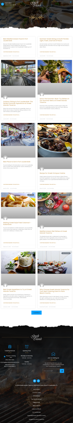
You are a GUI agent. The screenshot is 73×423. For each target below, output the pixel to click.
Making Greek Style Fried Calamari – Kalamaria (17, 223)
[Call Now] (2, 4)
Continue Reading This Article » (11, 51)
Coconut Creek (36, 392)
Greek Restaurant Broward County (36, 415)
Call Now (8, 3)
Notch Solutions (40, 419)
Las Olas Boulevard (36, 399)
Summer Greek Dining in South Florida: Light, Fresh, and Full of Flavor (54, 40)
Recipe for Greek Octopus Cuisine (52, 173)
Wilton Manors (36, 405)
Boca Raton (36, 389)
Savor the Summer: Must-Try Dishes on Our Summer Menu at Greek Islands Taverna (54, 100)
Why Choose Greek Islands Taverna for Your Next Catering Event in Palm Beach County (54, 291)
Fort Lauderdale (36, 412)
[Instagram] (38, 380)
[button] (71, 2)
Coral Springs (36, 396)
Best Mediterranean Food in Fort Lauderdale (15, 40)
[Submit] (62, 371)
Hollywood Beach (36, 409)
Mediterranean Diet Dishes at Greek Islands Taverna (53, 232)
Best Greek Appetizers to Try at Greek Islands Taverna (17, 290)
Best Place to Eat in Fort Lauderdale (16, 162)
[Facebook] (34, 380)
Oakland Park (36, 402)
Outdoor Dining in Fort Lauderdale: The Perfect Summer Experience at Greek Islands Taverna (18, 103)
